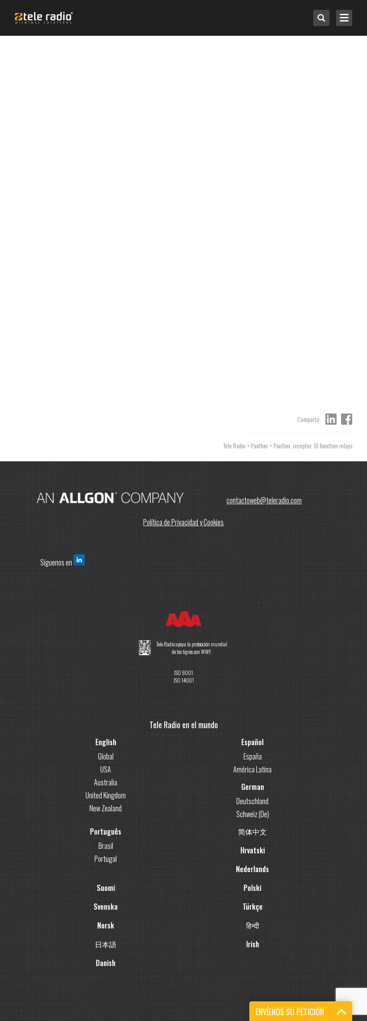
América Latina (252, 769)
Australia (105, 782)
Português (105, 831)
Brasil (105, 845)
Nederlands (252, 869)
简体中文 (252, 831)
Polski (252, 887)
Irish (252, 944)
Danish (105, 963)
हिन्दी (252, 925)
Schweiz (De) (252, 814)
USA (105, 769)
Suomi (106, 887)
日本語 (105, 944)
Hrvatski (252, 850)
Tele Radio (234, 445)
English (105, 742)
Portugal (105, 858)
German (252, 786)
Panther (259, 445)
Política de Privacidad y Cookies (183, 522)
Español (252, 742)
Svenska (106, 906)
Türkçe (253, 906)
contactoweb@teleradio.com (264, 500)
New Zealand (106, 808)
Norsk (105, 925)
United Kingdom (105, 795)
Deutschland (252, 801)
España (252, 756)
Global (106, 756)
